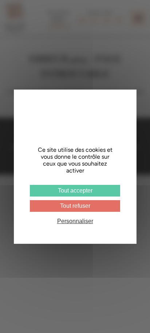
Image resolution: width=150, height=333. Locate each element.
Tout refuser (75, 206)
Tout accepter (75, 190)
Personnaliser (75, 221)
